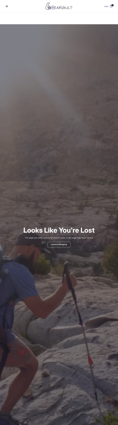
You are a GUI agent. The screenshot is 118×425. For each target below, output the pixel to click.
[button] (59, 244)
